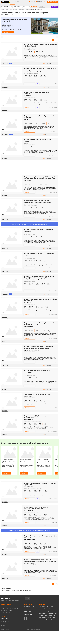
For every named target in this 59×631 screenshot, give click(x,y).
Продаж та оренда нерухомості (11, 9)
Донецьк (41, 608)
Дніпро (52, 606)
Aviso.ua (2, 9)
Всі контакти (3, 625)
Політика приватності (5, 629)
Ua (26, 598)
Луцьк (47, 606)
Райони (3, 592)
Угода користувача (28, 614)
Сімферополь (50, 613)
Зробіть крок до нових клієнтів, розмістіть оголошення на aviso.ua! (29, 530)
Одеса (33, 49)
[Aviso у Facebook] (29, 618)
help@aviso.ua (6, 612)
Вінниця (43, 606)
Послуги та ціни (27, 611)
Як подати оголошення (29, 606)
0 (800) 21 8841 (4, 618)
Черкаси (48, 619)
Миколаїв (41, 615)
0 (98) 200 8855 (8, 622)
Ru (28, 598)
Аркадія (25, 511)
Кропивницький (42, 613)
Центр (25, 73)
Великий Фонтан (27, 181)
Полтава (50, 615)
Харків (49, 617)
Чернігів (53, 619)
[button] (2, 37)
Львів (55, 613)
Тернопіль (44, 617)
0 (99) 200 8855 (8, 610)
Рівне (54, 615)
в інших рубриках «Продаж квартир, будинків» (21, 590)
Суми (40, 617)
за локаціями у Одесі (6, 590)
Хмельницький (42, 619)
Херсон (53, 617)
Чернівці (40, 621)
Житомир (46, 608)
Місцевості (8, 592)
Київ (40, 606)
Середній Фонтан (27, 420)
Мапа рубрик (27, 608)
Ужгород (51, 608)
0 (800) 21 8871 (40, 1)
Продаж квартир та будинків (24, 9)
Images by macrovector (31, 629)
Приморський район (28, 49)
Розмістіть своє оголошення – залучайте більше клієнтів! (29, 224)
